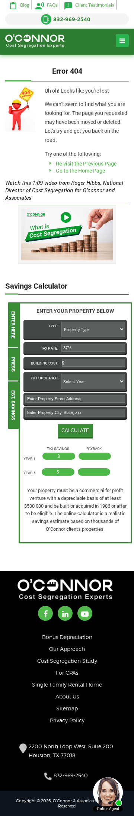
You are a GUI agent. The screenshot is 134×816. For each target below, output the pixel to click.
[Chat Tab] (67, 408)
